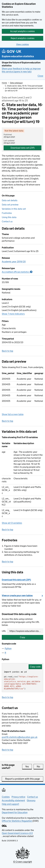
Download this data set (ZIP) (16, 579)
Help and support (10, 804)
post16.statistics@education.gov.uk (19, 737)
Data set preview (10, 204)
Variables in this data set (14, 208)
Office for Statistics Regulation (17, 820)
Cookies (6, 796)
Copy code (35, 666)
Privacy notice (18, 796)
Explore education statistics (18, 56)
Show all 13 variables (12, 523)
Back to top (7, 350)
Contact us (7, 221)
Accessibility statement (13, 800)
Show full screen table (13, 414)
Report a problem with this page (22, 778)
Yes (28, 766)
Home (4, 83)
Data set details (9, 200)
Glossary (31, 800)
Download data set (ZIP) (22, 147)
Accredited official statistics (17, 272)
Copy (22, 637)
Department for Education (14, 812)
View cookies (22, 44)
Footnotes (7, 213)
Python (8, 648)
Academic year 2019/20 (14, 261)
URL (4, 631)
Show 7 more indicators (13, 313)
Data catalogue (16, 83)
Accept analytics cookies (22, 31)
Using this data (9, 217)
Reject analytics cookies (22, 38)
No (40, 766)
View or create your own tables (17, 595)
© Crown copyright (22, 861)
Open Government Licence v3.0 (17, 833)
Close (40, 75)
